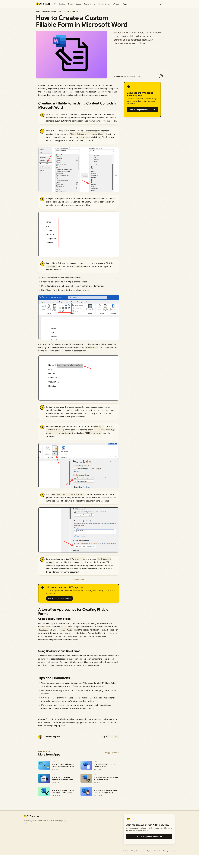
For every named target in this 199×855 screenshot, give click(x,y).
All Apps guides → (112, 753)
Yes (107, 737)
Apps (125, 4)
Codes (78, 4)
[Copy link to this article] (160, 76)
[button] (78, 169)
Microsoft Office (49, 12)
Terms (173, 851)
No (116, 737)
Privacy (165, 851)
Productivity (64, 12)
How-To (75, 12)
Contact (157, 851)
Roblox (70, 4)
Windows (116, 4)
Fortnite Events (104, 4)
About (149, 851)
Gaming (62, 4)
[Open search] (160, 3)
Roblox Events (89, 4)
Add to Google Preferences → (59, 598)
